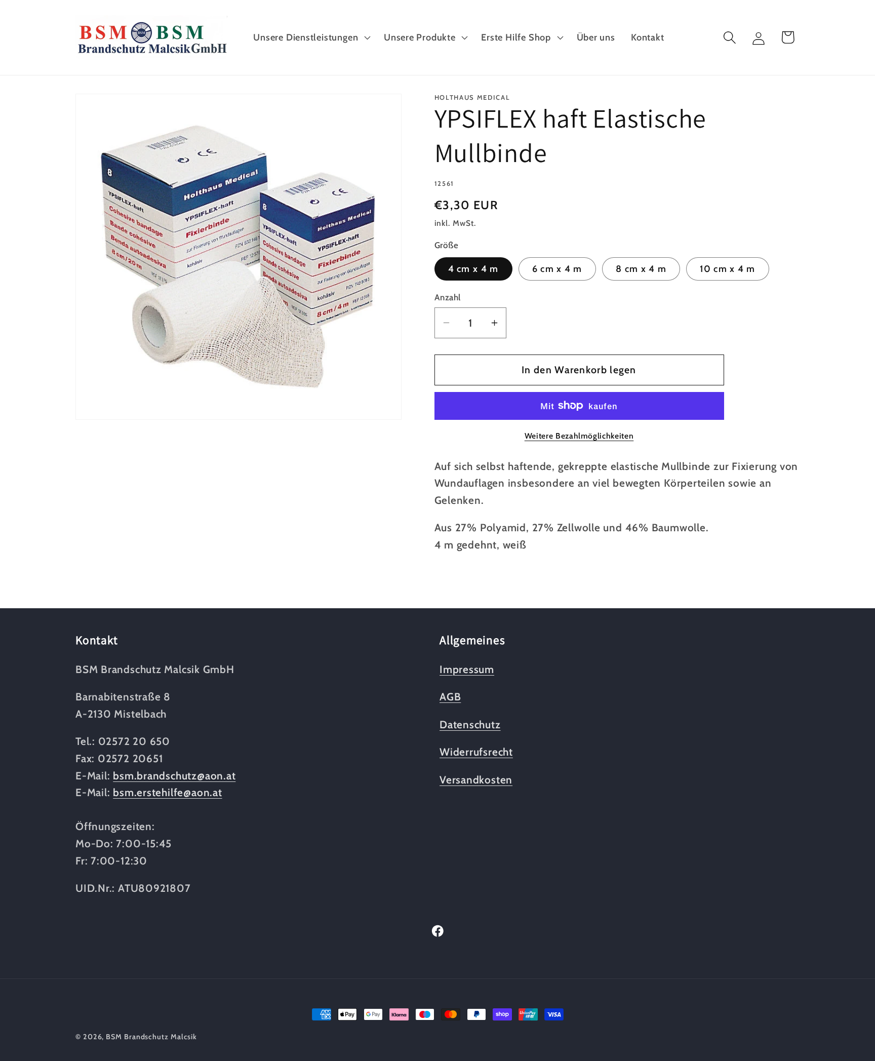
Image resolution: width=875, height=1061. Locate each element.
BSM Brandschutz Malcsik (151, 1036)
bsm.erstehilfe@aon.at (167, 792)
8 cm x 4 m (641, 268)
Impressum (467, 669)
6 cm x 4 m (557, 268)
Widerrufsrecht (476, 751)
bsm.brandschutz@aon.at (174, 775)
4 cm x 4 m (473, 268)
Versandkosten (476, 779)
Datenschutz (470, 724)
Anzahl (447, 297)
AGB (450, 696)
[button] (311, 37)
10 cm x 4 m (727, 268)
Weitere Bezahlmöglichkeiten (579, 435)
